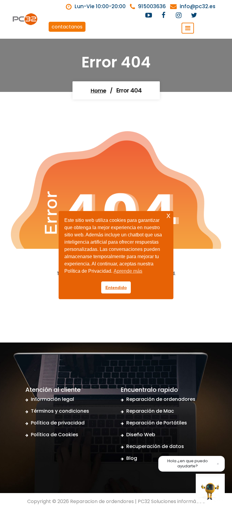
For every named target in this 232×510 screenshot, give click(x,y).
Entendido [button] (116, 287)
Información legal (52, 399)
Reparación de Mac (150, 411)
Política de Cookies (54, 434)
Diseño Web (140, 434)
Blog (131, 458)
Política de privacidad (58, 422)
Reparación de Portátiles (156, 422)
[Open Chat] (210, 488)
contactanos (67, 26)
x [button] (168, 215)
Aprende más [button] (128, 271)
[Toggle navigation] (188, 28)
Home (98, 90)
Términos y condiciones (60, 411)
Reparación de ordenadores (160, 399)
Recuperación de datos (155, 446)
